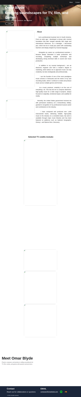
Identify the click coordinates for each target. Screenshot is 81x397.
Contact (77, 2)
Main (65, 2)
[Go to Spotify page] (61, 391)
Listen (9, 23)
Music (71, 2)
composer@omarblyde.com (49, 392)
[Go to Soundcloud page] (65, 391)
